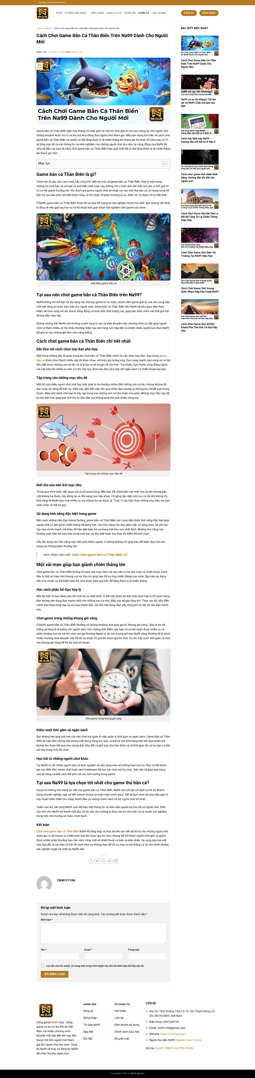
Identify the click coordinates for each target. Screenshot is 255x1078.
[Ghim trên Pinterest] (110, 861)
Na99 (59, 12)
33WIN (189, 1048)
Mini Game (97, 12)
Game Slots (114, 12)
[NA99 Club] (43, 13)
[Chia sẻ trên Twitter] (97, 861)
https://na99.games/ (173, 1034)
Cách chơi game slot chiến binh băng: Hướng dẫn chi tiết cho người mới (199, 177)
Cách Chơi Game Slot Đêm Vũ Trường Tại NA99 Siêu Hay (198, 254)
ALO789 (179, 1048)
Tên (43, 949)
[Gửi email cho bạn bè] (104, 861)
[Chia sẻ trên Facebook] (91, 861)
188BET (168, 1048)
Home (39, 28)
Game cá (143, 12)
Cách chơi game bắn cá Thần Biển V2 (99, 555)
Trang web (133, 949)
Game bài (130, 12)
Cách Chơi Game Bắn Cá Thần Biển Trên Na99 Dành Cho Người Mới (198, 64)
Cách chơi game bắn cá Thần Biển (57, 831)
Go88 (159, 1048)
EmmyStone (76, 52)
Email (88, 949)
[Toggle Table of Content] (163, 164)
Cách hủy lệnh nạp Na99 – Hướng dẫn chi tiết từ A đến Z (198, 140)
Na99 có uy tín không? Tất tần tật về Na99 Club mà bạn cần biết (198, 103)
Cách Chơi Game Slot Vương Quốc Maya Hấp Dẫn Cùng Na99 (200, 290)
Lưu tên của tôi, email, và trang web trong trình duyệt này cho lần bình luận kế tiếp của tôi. (95, 965)
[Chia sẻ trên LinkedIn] (116, 861)
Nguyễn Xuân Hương (189, 1040)
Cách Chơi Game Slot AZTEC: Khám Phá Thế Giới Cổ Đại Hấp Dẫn (199, 327)
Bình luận (47, 919)
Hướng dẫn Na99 (75, 12)
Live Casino (159, 12)
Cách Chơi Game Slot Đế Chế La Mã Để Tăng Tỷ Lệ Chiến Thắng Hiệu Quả (199, 217)
